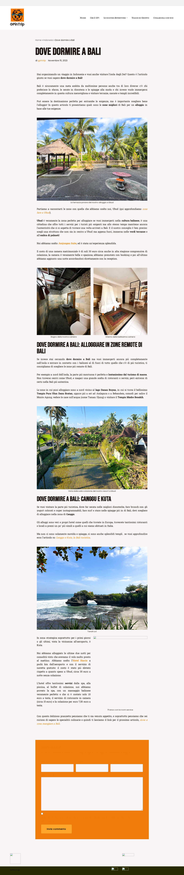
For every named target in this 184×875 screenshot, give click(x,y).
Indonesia (48, 40)
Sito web (115, 762)
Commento (48, 775)
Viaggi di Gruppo (140, 17)
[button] (127, 17)
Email (80, 762)
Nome (45, 762)
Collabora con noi (163, 17)
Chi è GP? (94, 17)
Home (83, 17)
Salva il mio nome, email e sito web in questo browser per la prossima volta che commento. (85, 819)
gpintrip (42, 60)
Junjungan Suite (67, 243)
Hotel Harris (80, 661)
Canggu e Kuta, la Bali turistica (73, 538)
